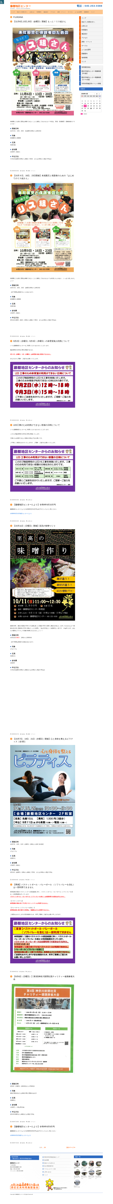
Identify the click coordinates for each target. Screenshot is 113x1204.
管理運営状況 (86, 67)
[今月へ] (96, 94)
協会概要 (46, 1160)
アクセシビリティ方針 (50, 1169)
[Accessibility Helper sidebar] (2, 2)
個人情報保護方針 (49, 1166)
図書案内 (86, 12)
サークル (70, 12)
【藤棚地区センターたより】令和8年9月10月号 (34, 504)
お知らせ (32, 12)
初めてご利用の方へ (22, 12)
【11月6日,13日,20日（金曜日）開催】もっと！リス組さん (39, 21)
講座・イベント (61, 12)
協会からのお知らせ (49, 1163)
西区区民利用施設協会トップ (51, 1157)
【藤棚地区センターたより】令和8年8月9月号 (34, 1126)
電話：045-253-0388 (89, 6)
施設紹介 (46, 12)
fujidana (23, 170)
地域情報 (85, 57)
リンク (93, 12)
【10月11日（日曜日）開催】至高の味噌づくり (34, 526)
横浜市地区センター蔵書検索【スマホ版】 (91, 78)
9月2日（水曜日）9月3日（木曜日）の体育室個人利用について (41, 341)
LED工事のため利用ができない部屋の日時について (36, 425)
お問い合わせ (47, 1172)
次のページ (70, 1147)
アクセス (53, 12)
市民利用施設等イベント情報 (91, 83)
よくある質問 (78, 12)
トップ (13, 12)
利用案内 (39, 12)
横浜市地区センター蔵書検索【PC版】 (91, 72)
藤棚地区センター (20, 6)
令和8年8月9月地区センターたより (20, 1135)
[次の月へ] (99, 94)
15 (45, 1148)
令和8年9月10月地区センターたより (21, 513)
